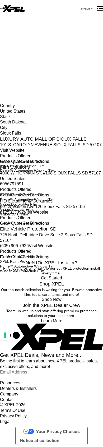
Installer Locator (13, 56)
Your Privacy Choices (58, 431)
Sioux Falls (9, 73)
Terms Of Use (12, 410)
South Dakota (11, 67)
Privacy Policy (13, 416)
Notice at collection (39, 440)
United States (11, 62)
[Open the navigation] (100, 8)
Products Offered (15, 156)
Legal (5, 421)
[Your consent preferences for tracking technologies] (5, 335)
